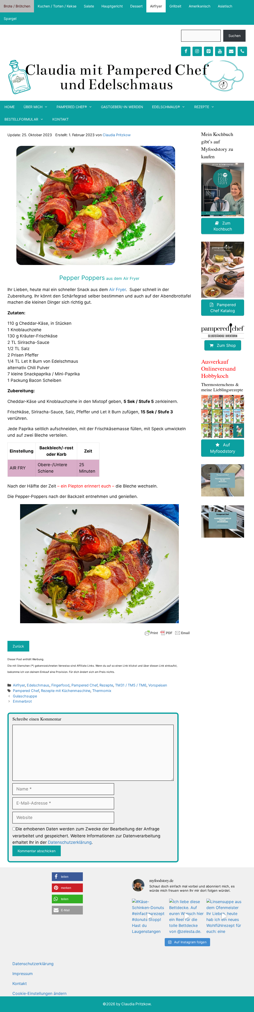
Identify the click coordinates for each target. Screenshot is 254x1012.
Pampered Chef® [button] (72, 107)
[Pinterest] (208, 51)
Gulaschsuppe (25, 696)
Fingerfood (60, 685)
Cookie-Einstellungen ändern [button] (39, 993)
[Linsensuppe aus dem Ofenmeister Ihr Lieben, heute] (224, 916)
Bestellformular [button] (21, 119)
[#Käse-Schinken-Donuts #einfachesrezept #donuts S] (149, 916)
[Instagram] (197, 51)
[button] (67, 876)
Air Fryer (117, 289)
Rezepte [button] (201, 107)
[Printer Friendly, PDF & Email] (167, 633)
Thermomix (101, 690)
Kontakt (60, 119)
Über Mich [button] (33, 107)
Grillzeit (175, 6)
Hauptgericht (112, 6)
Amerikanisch (199, 6)
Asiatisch (225, 6)
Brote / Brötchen (17, 6)
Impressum (22, 973)
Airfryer (156, 6)
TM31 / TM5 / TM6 (130, 685)
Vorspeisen (157, 685)
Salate (89, 6)
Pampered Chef (84, 685)
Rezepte (106, 685)
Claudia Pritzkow (117, 135)
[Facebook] (185, 51)
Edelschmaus (38, 685)
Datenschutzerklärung (70, 842)
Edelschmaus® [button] (166, 107)
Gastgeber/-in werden (122, 107)
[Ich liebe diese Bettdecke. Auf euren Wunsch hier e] (186, 916)
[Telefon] (242, 51)
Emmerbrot (22, 701)
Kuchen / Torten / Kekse (57, 6)
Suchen (234, 35)
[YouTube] (219, 51)
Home (9, 107)
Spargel (10, 18)
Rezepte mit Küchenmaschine (65, 690)
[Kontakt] (231, 51)
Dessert (136, 6)
